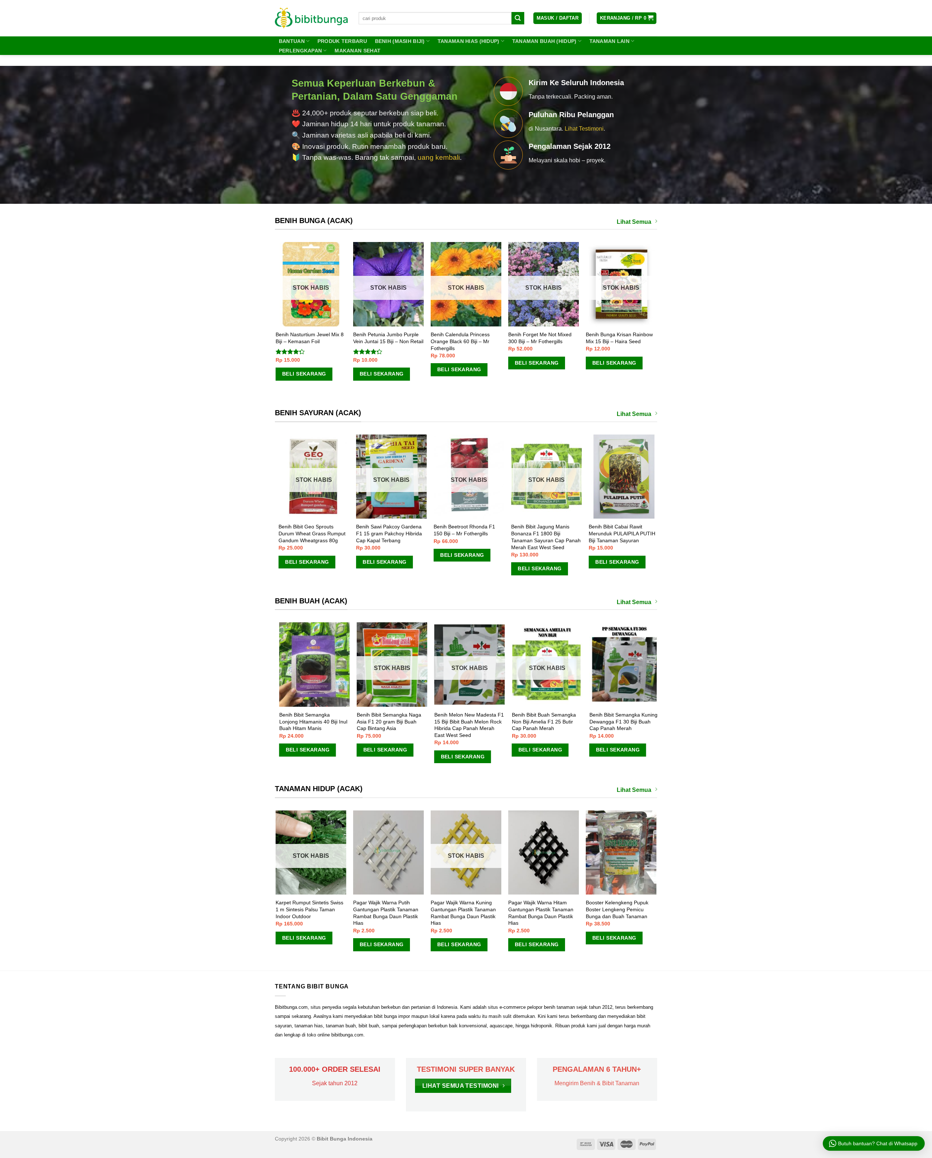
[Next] (656, 323)
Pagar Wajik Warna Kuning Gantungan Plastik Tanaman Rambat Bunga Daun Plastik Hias (386, 913)
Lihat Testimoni (584, 129)
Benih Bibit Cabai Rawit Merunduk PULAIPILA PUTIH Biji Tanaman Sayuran (632, 533)
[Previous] (276, 323)
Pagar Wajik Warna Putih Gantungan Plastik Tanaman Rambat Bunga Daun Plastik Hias (308, 913)
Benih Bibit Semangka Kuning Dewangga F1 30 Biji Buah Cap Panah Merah (284, 721)
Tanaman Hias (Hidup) (468, 41)
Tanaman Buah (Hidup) (544, 41)
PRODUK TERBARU (342, 41)
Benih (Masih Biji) (400, 41)
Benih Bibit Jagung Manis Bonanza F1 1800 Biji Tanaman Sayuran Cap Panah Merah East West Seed (556, 537)
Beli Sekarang (316, 374)
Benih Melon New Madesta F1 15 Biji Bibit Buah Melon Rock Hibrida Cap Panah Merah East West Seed (595, 725)
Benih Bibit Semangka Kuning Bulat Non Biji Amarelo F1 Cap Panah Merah (363, 721)
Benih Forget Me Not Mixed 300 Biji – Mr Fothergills (552, 338)
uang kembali (439, 157)
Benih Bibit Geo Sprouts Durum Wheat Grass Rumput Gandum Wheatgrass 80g (321, 533)
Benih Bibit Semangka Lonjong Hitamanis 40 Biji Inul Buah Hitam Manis (440, 721)
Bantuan (292, 41)
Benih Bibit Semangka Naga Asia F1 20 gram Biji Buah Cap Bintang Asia (515, 721)
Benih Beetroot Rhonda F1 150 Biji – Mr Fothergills (474, 530)
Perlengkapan (300, 50)
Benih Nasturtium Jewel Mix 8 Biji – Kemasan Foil (322, 338)
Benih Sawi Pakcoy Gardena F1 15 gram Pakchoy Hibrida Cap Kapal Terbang (399, 533)
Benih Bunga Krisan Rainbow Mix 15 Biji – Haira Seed (631, 338)
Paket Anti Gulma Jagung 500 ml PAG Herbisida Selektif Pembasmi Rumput (620, 909)
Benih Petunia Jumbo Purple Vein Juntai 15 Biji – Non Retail (401, 338)
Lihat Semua (634, 222)
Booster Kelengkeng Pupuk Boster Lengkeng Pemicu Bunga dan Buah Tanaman (540, 909)
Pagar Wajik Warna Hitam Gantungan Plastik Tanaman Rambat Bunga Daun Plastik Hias (463, 913)
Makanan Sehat (357, 50)
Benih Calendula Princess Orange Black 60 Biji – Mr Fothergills (472, 341)
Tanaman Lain (609, 41)
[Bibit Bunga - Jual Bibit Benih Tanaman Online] (311, 18)
